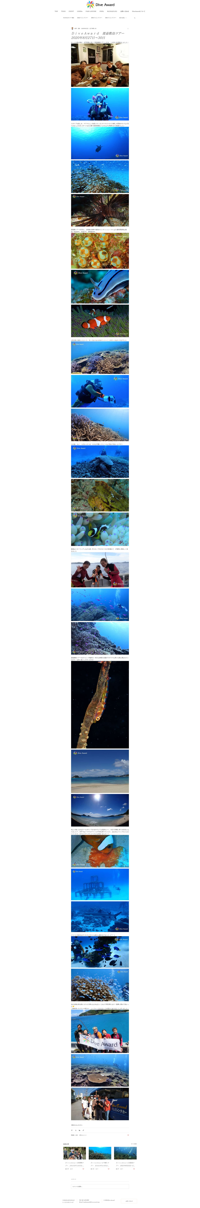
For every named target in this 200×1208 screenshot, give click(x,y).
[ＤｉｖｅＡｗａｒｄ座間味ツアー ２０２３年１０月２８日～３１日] (74, 1153)
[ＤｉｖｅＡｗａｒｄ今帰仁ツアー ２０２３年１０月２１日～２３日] (100, 1153)
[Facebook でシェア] (72, 1130)
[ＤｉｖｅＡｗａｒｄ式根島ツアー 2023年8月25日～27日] (125, 1153)
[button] (134, 17)
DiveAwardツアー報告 (68, 17)
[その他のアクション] (128, 28)
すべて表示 (134, 1143)
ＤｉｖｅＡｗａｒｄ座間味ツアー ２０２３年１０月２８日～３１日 (74, 1164)
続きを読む (122, 17)
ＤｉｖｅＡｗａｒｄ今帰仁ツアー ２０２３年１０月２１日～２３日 (100, 1164)
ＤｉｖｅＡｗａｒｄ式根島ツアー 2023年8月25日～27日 (125, 1164)
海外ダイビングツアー (110, 17)
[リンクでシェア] (83, 1130)
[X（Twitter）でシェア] (75, 1130)
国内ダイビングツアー (96, 17)
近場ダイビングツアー (82, 17)
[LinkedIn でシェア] (79, 1130)
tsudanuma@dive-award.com (91, 1202)
